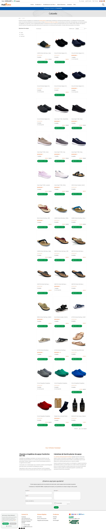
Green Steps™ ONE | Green (43, 152)
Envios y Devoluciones (41, 518)
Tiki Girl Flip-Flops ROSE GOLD (77, 350)
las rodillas (55, 22)
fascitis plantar (42, 20)
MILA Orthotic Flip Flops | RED (43, 218)
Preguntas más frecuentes (42, 520)
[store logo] (6, 4)
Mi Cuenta (89, 1)
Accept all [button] (5, 523)
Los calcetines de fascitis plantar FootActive (63, 456)
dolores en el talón (49, 22)
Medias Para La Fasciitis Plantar (60, 416)
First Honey (55, 520)
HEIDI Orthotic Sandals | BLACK (78, 185)
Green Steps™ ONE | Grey (59, 152)
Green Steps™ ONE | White (60, 185)
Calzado (54, 518)
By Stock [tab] (22, 36)
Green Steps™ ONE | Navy (76, 152)
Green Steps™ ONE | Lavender (43, 185)
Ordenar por (71, 28)
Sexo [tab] (22, 32)
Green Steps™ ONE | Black (76, 119)
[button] (9, 526)
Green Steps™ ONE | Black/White (61, 119)
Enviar (56, 507)
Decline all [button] (13, 523)
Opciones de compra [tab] (24, 28)
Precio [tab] (22, 34)
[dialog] (9, 520)
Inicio (20, 18)
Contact (82, 1)
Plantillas (55, 516)
